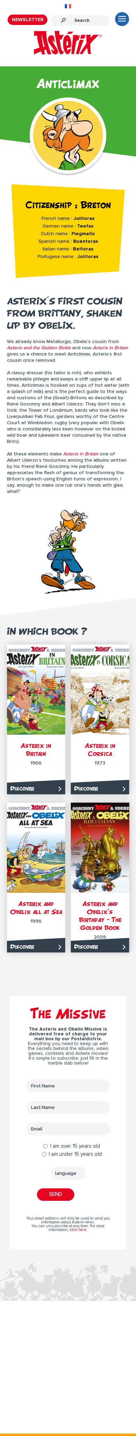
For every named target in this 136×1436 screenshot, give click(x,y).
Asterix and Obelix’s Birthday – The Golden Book (100, 916)
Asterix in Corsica (100, 750)
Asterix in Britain (36, 750)
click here (78, 1230)
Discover (22, 788)
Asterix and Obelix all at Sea (36, 908)
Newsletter (27, 19)
